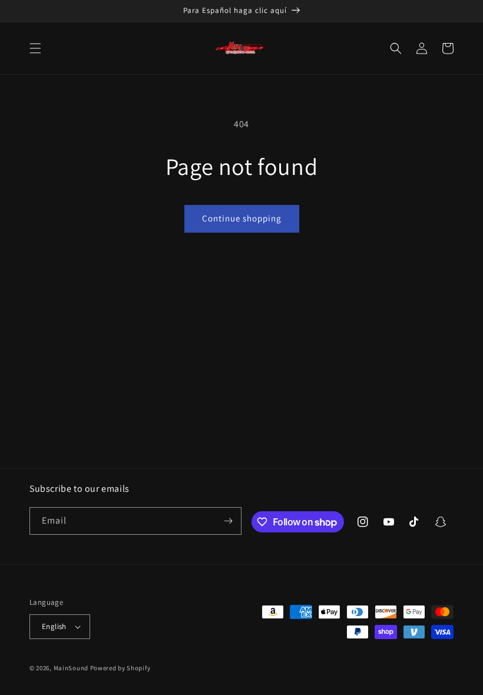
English (54, 626)
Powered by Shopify (120, 668)
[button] (35, 48)
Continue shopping (242, 218)
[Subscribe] (228, 521)
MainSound (71, 668)
